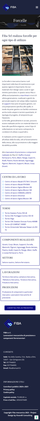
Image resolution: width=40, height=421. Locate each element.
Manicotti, (6, 247)
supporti (7, 104)
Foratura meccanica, (28, 280)
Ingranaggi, (21, 247)
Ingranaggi (29, 160)
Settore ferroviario (22, 262)
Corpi (32, 163)
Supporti (20, 163)
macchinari (25, 95)
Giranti (4, 166)
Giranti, (5, 244)
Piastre (10, 160)
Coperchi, (17, 250)
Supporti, (23, 244)
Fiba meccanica (18, 412)
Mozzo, (16, 244)
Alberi (19, 158)
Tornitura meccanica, (10, 277)
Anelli (4, 160)
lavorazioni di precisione (15, 152)
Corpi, (10, 244)
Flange (24, 158)
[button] (37, 7)
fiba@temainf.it (15, 368)
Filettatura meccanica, (12, 280)
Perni (14, 158)
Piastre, (5, 250)
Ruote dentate (18, 160)
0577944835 (11, 362)
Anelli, (11, 250)
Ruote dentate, (32, 247)
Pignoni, (13, 247)
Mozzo (26, 163)
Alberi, (30, 250)
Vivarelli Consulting (24, 415)
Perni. (21, 253)
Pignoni (5, 163)
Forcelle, (30, 244)
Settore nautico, (8, 262)
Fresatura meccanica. (10, 282)
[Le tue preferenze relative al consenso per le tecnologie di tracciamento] (36, 417)
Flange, (24, 250)
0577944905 (11, 365)
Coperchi (31, 158)
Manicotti (12, 163)
